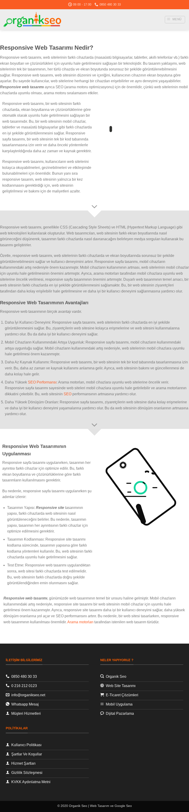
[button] (175, 19)
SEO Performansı (42, 382)
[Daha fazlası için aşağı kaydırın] (94, 207)
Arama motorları (80, 622)
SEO (67, 394)
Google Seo (123, 806)
